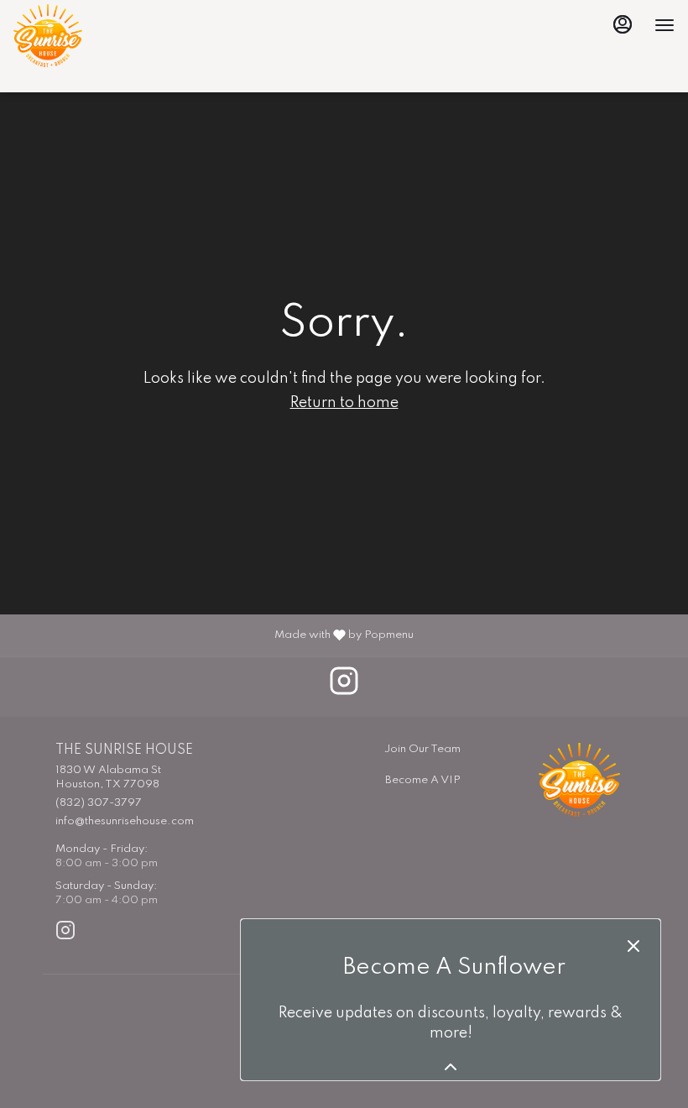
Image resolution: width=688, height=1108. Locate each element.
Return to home (344, 402)
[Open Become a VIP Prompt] (450, 1067)
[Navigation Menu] (664, 25)
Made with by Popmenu (213, 634)
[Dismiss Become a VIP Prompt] (633, 946)
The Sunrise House (579, 780)
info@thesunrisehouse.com (124, 821)
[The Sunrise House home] (88, 35)
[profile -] (622, 24)
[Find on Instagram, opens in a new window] (344, 687)
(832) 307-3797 (98, 802)
